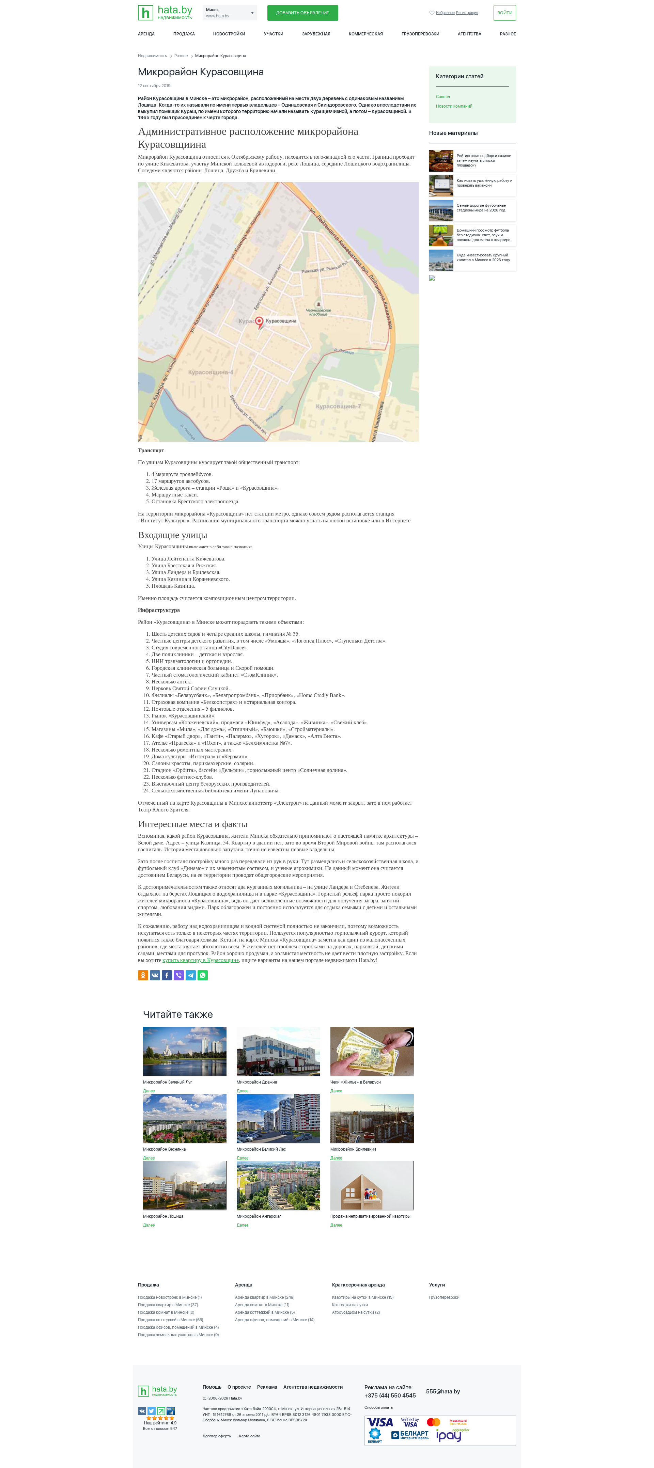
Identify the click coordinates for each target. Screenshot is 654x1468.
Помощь (212, 1387)
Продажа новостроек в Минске (170, 1297)
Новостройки (229, 34)
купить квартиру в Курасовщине (200, 959)
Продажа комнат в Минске (166, 1312)
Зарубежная (316, 34)
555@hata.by (443, 1391)
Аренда (146, 34)
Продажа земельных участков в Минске (178, 1334)
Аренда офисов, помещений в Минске (275, 1319)
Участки (273, 34)
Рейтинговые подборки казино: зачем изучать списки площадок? (484, 161)
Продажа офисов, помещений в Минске (178, 1327)
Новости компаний (454, 106)
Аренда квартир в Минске (265, 1297)
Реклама (267, 1387)
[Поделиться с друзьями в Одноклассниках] (143, 975)
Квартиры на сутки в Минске (363, 1297)
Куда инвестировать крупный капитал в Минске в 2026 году (483, 257)
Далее (149, 1091)
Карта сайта (249, 1436)
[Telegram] (191, 975)
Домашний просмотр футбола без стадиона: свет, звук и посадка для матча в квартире (483, 235)
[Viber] (179, 975)
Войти (504, 12)
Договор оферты (217, 1436)
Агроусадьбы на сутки (356, 1312)
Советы (443, 96)
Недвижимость (152, 55)
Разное (508, 34)
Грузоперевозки (420, 34)
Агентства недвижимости (313, 1387)
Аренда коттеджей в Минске (265, 1312)
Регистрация (467, 13)
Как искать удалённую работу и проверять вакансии (484, 183)
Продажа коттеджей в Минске (170, 1319)
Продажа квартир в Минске (168, 1305)
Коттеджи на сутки (350, 1305)
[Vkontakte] (155, 975)
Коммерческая (366, 34)
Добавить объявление (302, 12)
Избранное (432, 13)
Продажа (184, 34)
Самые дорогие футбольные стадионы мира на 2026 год (481, 207)
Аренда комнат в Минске (262, 1305)
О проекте (239, 1387)
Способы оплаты (378, 1407)
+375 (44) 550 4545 (390, 1395)
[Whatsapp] (203, 975)
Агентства (469, 34)
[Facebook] (167, 975)
